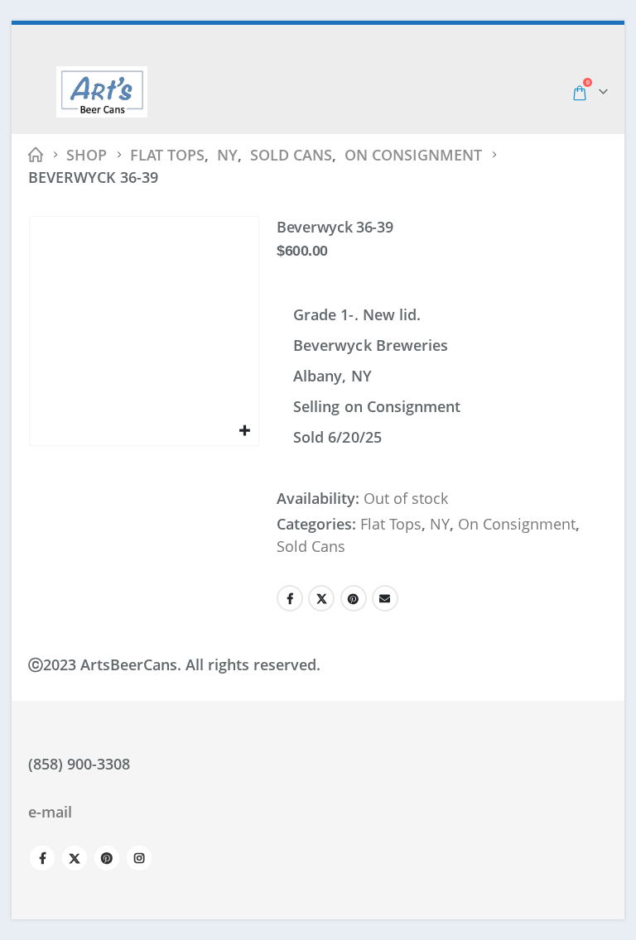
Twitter (321, 598)
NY (440, 524)
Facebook (290, 598)
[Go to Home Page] (35, 155)
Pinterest (353, 598)
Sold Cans (311, 546)
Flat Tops (391, 524)
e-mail (50, 812)
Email (385, 598)
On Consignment (517, 524)
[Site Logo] (101, 92)
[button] (40, 92)
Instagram (139, 858)
